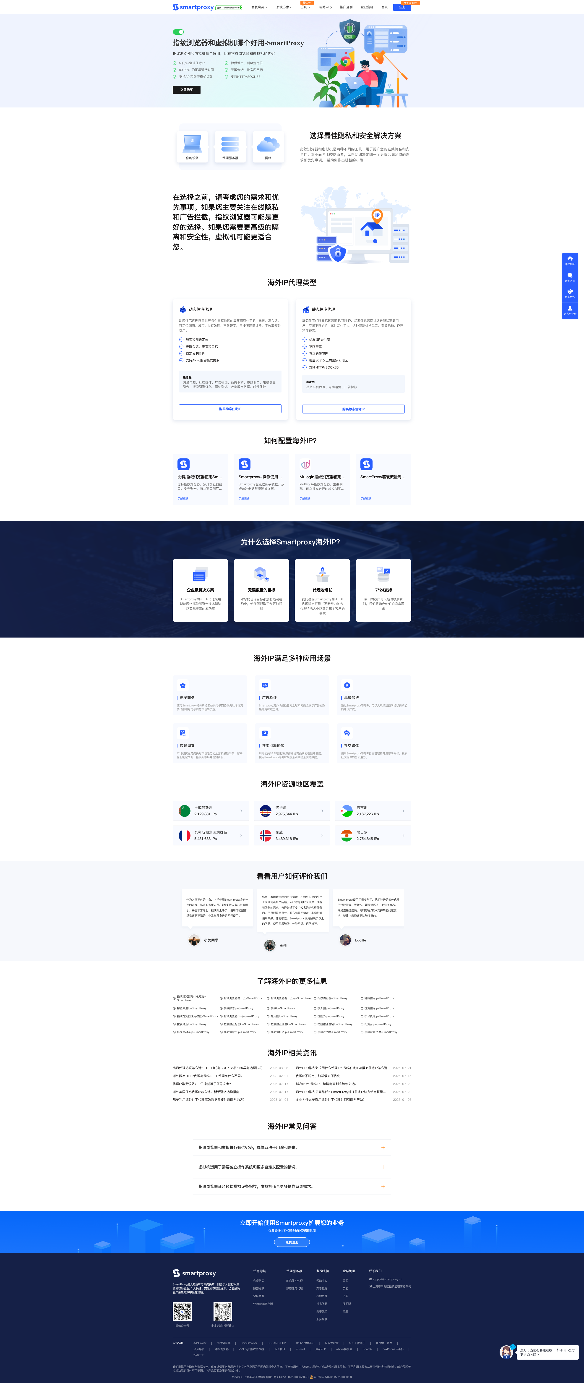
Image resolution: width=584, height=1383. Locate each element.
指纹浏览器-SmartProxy (332, 998)
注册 (402, 7)
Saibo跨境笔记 (305, 1343)
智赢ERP (198, 1355)
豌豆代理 (279, 1349)
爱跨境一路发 (384, 1343)
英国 (345, 1288)
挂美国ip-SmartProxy (284, 1016)
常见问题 (321, 1304)
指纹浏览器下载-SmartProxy (241, 1016)
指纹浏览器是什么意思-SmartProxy (191, 998)
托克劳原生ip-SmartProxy (240, 1032)
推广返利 (346, 7)
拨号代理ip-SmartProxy (379, 1016)
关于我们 (321, 1311)
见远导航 (198, 1349)
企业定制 (367, 7)
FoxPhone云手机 (393, 1349)
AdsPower (199, 1343)
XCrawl (300, 1349)
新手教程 (321, 1288)
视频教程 (321, 1296)
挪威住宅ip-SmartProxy (379, 998)
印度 (345, 1311)
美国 (345, 1281)
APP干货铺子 (357, 1343)
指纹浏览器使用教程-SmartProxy (197, 1016)
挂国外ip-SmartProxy (331, 1016)
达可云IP (320, 1349)
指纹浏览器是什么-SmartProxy (243, 998)
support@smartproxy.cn (387, 1279)
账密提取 (258, 1288)
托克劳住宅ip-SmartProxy (287, 1032)
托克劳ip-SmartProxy (378, 1024)
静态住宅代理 (294, 1288)
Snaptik (367, 1349)
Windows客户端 (263, 1304)
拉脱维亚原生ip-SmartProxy (288, 1024)
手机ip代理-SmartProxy (332, 1032)
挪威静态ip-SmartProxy (238, 1008)
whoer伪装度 (344, 1349)
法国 (345, 1296)
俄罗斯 (347, 1304)
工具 (304, 7)
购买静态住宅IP (353, 409)
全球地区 (258, 1296)
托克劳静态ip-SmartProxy (193, 1032)
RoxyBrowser (249, 1343)
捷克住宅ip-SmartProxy (379, 1008)
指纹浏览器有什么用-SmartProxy (291, 998)
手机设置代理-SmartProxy (381, 1032)
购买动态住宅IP (230, 409)
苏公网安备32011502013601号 (332, 1377)
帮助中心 (325, 7)
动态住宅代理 (294, 1281)
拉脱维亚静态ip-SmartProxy (241, 1024)
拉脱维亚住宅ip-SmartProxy (335, 1024)
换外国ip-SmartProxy (331, 1008)
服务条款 (321, 1319)
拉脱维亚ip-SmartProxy (191, 1024)
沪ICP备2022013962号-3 (292, 1377)
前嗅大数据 (332, 1343)
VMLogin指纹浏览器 (251, 1349)
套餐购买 (258, 7)
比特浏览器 (223, 1343)
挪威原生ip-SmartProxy (191, 1008)
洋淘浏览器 (222, 1349)
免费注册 (292, 1242)
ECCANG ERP (277, 1343)
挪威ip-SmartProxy (283, 1008)
